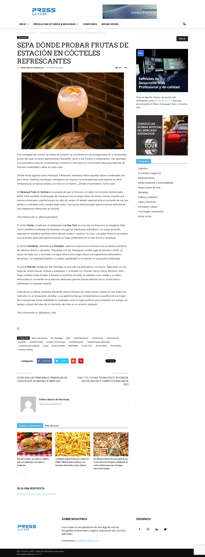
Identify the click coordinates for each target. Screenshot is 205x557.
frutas (45, 345)
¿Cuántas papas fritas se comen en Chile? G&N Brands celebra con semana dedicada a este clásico (72, 462)
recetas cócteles (25, 349)
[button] (184, 24)
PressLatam (116, 345)
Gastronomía (22, 37)
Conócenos (90, 24)
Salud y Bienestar (147, 201)
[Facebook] (139, 529)
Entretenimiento (146, 177)
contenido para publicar (29, 345)
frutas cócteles (58, 345)
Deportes (143, 168)
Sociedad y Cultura (147, 206)
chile (68, 338)
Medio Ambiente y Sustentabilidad (155, 182)
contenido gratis (76, 342)
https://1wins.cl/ (164, 100)
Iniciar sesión (110, 24)
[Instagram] (148, 529)
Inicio (22, 24)
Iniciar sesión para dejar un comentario (36, 493)
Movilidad (143, 192)
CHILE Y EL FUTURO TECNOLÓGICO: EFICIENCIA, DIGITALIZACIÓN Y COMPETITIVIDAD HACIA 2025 (102, 381)
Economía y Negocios (149, 173)
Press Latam (101, 345)
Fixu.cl (38, 554)
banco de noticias (39, 338)
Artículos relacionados (30, 425)
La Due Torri (86, 345)
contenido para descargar (98, 342)
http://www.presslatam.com (50, 404)
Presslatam (24, 551)
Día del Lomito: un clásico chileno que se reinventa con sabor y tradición (33, 462)
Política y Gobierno (148, 197)
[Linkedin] (156, 529)
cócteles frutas (36, 342)
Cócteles (22, 342)
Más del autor (52, 425)
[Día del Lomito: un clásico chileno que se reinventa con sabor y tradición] (34, 444)
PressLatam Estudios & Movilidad (54, 24)
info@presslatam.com (87, 540)
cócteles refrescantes (55, 342)
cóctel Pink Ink (113, 338)
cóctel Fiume (97, 338)
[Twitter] (165, 529)
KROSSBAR (73, 345)
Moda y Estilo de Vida (149, 187)
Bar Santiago (56, 338)
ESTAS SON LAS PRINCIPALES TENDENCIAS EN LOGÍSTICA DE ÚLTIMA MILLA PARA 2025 (42, 379)
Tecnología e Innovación (151, 211)
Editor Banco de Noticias (32, 67)
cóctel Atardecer (81, 338)
